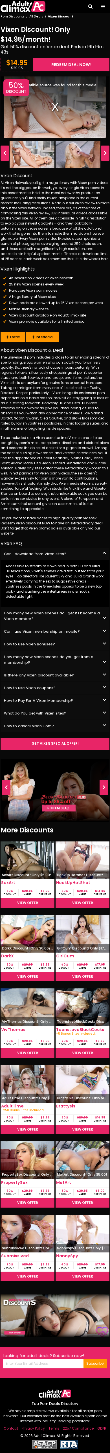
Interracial (44, 337)
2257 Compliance (78, 1428)
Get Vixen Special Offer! (55, 743)
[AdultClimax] (23, 6)
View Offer (27, 902)
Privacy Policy (33, 1428)
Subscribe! (95, 1363)
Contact (11, 1428)
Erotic (14, 337)
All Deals (36, 16)
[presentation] (5, 153)
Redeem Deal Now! (71, 64)
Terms (54, 1428)
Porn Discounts (13, 16)
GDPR (101, 1428)
